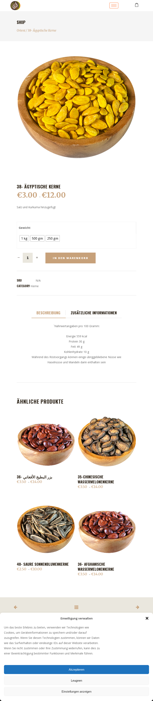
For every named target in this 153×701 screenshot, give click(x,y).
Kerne (35, 286)
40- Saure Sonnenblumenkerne (43, 564)
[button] (147, 618)
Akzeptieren (76, 669)
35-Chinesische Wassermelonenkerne (96, 479)
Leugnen (76, 680)
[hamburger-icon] (113, 5)
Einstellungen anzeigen (76, 691)
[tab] (48, 313)
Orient (21, 30)
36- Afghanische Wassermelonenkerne (96, 566)
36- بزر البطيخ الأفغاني (34, 476)
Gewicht (24, 228)
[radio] (24, 238)
